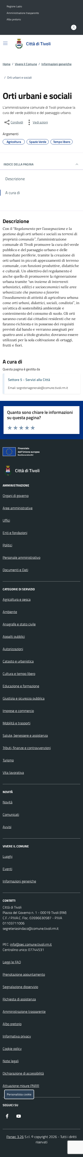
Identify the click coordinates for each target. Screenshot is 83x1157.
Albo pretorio (14, 19)
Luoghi (7, 856)
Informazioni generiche (56, 64)
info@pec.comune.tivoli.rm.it (31, 944)
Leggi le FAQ (12, 962)
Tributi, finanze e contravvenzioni (27, 747)
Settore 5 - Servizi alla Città (29, 379)
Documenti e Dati (15, 569)
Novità (7, 802)
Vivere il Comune (26, 64)
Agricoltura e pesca (17, 599)
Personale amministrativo (21, 557)
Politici (7, 545)
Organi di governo (16, 495)
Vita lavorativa (13, 772)
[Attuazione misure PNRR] (41, 452)
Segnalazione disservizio (20, 986)
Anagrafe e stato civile (19, 624)
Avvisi (7, 826)
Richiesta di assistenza (19, 999)
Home (6, 64)
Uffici (6, 520)
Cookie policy (12, 1048)
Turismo (8, 760)
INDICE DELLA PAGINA (18, 164)
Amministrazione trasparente (23, 13)
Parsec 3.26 (15, 1136)
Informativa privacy (17, 1036)
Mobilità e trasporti (16, 723)
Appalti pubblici (14, 636)
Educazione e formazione (21, 686)
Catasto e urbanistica (18, 661)
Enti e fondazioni (15, 532)
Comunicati (11, 814)
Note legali (11, 1061)
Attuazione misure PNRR (21, 1085)
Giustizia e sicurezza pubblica (23, 698)
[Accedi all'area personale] (73, 27)
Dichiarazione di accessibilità (23, 1073)
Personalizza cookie (19, 1094)
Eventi (7, 868)
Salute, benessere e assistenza (25, 735)
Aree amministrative (18, 508)
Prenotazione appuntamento (24, 974)
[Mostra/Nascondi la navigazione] (5, 43)
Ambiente (10, 611)
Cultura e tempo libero (19, 673)
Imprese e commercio (18, 710)
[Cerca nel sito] (71, 43)
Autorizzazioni (13, 648)
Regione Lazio (14, 6)
